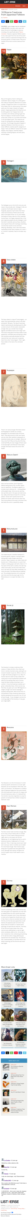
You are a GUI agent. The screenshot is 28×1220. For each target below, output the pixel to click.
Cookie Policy (4, 1210)
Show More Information (22, 2)
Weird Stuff (4, 9)
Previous (17, 6)
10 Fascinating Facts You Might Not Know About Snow (17, 1076)
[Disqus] (14, 1177)
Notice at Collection (5, 1216)
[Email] (24, 21)
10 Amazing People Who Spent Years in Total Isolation (17, 1102)
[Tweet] (7, 21)
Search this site (26, 2)
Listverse (3, 1205)
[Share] (3, 21)
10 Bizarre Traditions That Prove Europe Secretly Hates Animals (18, 1111)
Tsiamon (5, 17)
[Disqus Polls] (14, 1136)
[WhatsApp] (11, 21)
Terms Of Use (14, 1208)
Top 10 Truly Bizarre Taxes (18, 1092)
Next (24, 6)
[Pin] (16, 21)
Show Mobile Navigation (2, 2)
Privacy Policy (21, 1208)
